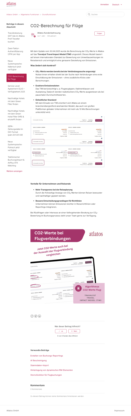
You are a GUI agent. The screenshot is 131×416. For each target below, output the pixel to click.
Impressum (119, 410)
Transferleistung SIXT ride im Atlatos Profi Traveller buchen (16, 37)
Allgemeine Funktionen (30, 14)
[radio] (61, 331)
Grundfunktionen (49, 14)
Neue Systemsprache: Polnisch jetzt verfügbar (15, 146)
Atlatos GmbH (12, 14)
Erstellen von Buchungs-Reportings (46, 356)
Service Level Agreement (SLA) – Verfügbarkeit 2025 (16, 89)
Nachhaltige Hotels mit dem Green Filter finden (16, 101)
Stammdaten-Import (39, 365)
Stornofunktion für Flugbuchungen (46, 375)
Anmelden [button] (104, 4)
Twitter (35, 316)
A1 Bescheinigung (38, 360)
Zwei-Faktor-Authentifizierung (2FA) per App (15, 51)
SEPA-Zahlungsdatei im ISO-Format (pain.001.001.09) (15, 130)
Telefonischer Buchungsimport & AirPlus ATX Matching (16, 161)
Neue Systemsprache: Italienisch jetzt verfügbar (15, 65)
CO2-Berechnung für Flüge (16, 77)
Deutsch (116, 4)
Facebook (32, 316)
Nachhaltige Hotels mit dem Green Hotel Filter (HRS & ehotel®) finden (16, 115)
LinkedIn (39, 316)
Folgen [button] (99, 33)
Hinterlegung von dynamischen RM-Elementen (51, 370)
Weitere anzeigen (14, 171)
